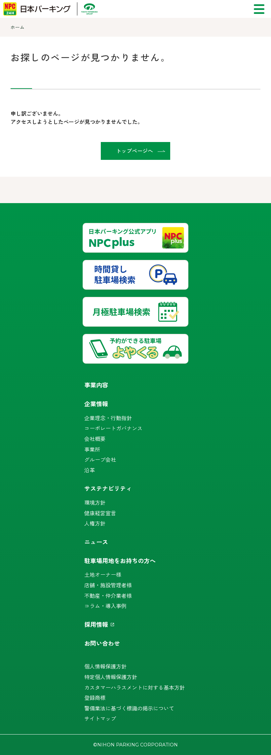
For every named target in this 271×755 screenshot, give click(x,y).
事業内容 (96, 384)
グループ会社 (100, 459)
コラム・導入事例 (105, 606)
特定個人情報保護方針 (110, 677)
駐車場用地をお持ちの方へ (120, 560)
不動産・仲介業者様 (108, 595)
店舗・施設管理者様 (108, 585)
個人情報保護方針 (105, 666)
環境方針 (94, 502)
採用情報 (96, 624)
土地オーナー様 (102, 574)
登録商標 (94, 697)
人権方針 (94, 523)
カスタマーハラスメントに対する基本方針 (134, 687)
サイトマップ (100, 718)
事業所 (92, 449)
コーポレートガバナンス (113, 428)
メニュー (259, 9)
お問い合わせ (102, 643)
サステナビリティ (108, 488)
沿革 (89, 470)
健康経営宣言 (100, 513)
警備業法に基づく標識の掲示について (129, 708)
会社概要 (94, 439)
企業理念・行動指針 (108, 418)
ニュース (96, 541)
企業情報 (96, 403)
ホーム (17, 27)
